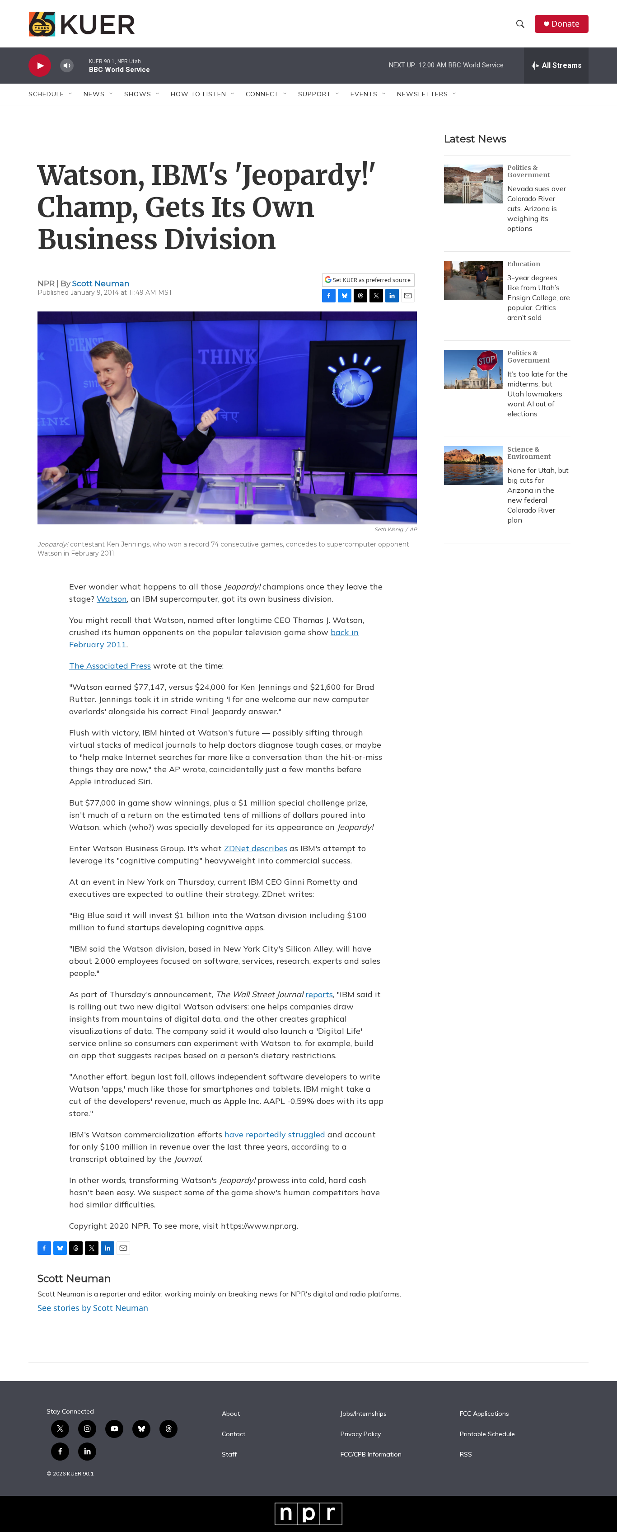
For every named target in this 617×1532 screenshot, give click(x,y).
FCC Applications (484, 1414)
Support (314, 94)
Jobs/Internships (364, 1414)
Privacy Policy (361, 1434)
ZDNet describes (255, 848)
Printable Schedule (487, 1434)
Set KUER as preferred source (371, 280)
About (231, 1414)
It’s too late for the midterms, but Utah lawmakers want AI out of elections (537, 393)
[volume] (67, 66)
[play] (40, 66)
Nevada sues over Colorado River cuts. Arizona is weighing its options (536, 208)
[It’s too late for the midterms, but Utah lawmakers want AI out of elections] (473, 369)
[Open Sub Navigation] (71, 94)
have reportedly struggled (274, 1134)
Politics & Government (528, 171)
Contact (233, 1434)
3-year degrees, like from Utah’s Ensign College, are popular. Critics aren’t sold (538, 297)
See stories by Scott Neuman (92, 1307)
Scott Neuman (101, 283)
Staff (229, 1454)
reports (319, 994)
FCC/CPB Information (371, 1454)
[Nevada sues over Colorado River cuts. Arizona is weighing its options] (473, 184)
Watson (112, 599)
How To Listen (198, 94)
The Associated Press (110, 665)
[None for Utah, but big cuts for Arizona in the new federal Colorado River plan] (473, 465)
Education (523, 264)
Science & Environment (529, 453)
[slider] (81, 65)
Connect (262, 94)
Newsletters (422, 94)
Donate (566, 23)
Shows (137, 94)
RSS (466, 1454)
